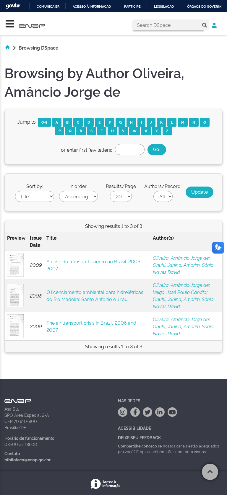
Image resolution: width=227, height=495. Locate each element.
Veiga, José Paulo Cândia (180, 292)
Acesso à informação (92, 7)
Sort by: (34, 186)
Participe (132, 7)
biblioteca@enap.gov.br (27, 459)
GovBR (13, 6)
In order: (78, 186)
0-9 (44, 122)
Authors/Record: (162, 186)
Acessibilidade (134, 428)
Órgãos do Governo (205, 7)
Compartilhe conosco (137, 445)
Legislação (164, 7)
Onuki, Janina (167, 265)
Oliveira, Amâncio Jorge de (181, 257)
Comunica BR (48, 7)
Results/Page (121, 186)
